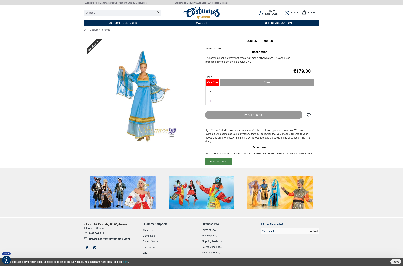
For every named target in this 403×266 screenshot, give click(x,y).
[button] (309, 115)
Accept (396, 261)
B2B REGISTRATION (218, 161)
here (125, 261)
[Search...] (157, 13)
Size (207, 77)
